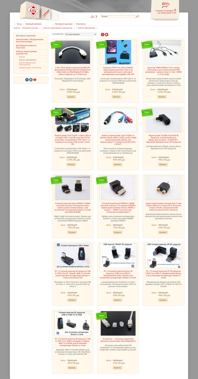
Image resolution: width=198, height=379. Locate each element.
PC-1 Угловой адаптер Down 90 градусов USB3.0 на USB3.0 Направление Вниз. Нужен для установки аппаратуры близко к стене (118, 274)
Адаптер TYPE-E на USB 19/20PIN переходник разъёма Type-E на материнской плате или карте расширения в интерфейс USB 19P (118, 71)
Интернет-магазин (64, 24)
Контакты (81, 24)
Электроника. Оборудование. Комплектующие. (30, 40)
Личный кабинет (34, 24)
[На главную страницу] (46, 11)
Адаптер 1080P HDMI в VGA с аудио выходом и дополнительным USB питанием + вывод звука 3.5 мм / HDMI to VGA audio (163, 71)
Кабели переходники (27, 60)
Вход (19, 24)
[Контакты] (96, 16)
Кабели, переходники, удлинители (26, 52)
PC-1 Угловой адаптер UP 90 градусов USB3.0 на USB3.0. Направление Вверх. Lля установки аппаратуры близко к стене (163, 274)
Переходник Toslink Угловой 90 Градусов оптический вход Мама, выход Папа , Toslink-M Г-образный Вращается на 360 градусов (163, 138)
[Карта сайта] (92, 16)
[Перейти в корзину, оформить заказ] (166, 5)
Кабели (22, 57)
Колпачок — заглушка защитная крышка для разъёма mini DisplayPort (118, 340)
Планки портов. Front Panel (30, 68)
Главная (17, 28)
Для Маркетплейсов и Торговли (26, 46)
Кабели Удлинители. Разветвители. (27, 64)
